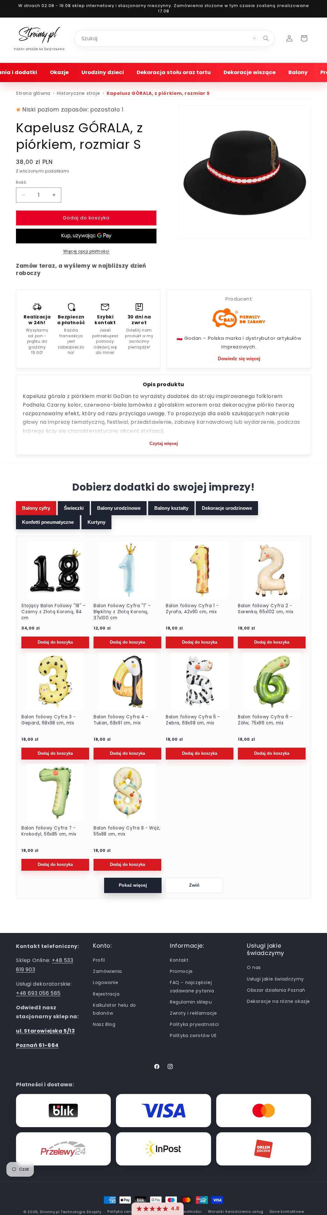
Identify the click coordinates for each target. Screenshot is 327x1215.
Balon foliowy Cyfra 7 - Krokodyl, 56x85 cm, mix (48, 831)
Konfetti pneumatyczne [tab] (48, 522)
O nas (254, 967)
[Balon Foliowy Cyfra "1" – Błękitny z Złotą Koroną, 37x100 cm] (127, 570)
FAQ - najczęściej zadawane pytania (192, 986)
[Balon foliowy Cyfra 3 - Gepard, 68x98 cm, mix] (55, 681)
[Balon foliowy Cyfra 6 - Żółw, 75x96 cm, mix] (272, 681)
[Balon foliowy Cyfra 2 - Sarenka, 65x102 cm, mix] (272, 570)
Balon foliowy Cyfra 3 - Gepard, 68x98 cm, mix (48, 720)
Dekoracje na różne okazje (278, 1001)
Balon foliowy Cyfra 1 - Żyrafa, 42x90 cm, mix (192, 609)
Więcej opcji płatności (86, 251)
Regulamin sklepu (191, 1002)
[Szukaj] (266, 38)
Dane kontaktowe (287, 1211)
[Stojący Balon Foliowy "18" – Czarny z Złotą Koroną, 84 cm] (55, 570)
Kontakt (179, 960)
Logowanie (105, 982)
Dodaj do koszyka (55, 642)
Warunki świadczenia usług (236, 1211)
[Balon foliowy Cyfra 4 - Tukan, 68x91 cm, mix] (127, 681)
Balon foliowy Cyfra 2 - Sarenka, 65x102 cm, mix (265, 609)
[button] (59, 72)
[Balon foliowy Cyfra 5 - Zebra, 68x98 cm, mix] (199, 681)
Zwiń (194, 885)
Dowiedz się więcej (239, 358)
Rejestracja (106, 994)
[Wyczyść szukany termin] (254, 38)
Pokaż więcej (133, 885)
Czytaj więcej (163, 443)
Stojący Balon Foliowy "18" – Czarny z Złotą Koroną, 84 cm (53, 612)
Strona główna (33, 93)
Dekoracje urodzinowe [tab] (227, 508)
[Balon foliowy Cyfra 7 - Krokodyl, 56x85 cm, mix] (55, 792)
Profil (99, 960)
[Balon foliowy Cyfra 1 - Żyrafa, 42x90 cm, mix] (199, 570)
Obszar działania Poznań (276, 990)
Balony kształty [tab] (171, 508)
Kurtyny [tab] (96, 522)
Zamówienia (107, 971)
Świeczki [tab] (74, 508)
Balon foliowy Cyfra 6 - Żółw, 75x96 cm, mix (265, 720)
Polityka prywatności (194, 1024)
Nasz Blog (104, 1024)
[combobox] (174, 38)
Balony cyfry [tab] (36, 508)
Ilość (21, 182)
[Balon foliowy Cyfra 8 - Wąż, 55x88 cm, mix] (127, 792)
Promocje (181, 971)
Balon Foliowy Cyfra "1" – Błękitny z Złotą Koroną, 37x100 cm (122, 612)
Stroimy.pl (49, 1211)
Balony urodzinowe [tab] (119, 508)
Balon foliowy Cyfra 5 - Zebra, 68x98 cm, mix (193, 720)
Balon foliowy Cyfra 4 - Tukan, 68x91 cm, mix (121, 720)
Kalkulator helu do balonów (114, 1009)
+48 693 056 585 (38, 993)
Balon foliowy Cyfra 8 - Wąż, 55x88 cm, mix (127, 831)
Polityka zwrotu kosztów (131, 1211)
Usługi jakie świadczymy (275, 979)
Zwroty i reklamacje (193, 1013)
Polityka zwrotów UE (193, 1035)
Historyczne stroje (78, 93)
